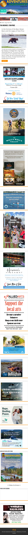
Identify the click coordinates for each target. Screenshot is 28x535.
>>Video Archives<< (14, 485)
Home (2, 22)
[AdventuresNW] (14, 3)
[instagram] (15, 530)
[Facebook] (13, 530)
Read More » (4, 60)
